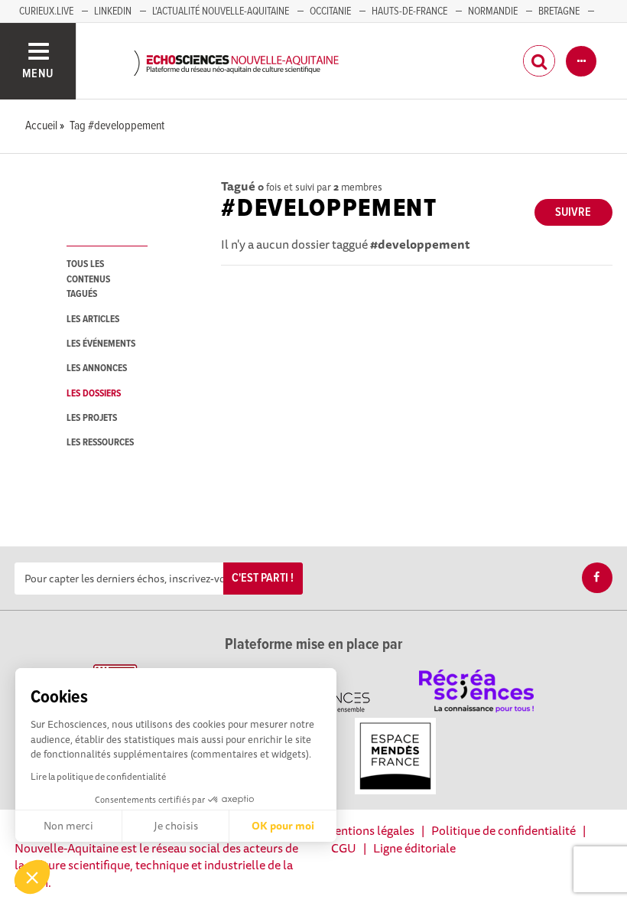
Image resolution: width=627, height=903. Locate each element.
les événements (101, 343)
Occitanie (330, 11)
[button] (32, 877)
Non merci (68, 825)
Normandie (493, 11)
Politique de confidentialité (503, 830)
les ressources (100, 442)
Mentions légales (369, 830)
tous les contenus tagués (88, 279)
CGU (343, 848)
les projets (92, 418)
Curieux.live (46, 11)
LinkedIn (113, 11)
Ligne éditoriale (414, 848)
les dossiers (94, 393)
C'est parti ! (263, 578)
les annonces (97, 368)
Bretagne (559, 11)
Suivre (573, 212)
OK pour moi (283, 825)
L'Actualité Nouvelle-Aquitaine (220, 11)
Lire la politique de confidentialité (98, 776)
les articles (93, 319)
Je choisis (176, 825)
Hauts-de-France (409, 11)
